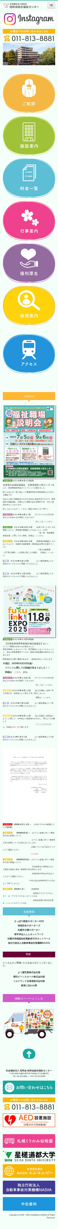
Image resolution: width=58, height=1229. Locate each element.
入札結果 (34, 854)
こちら (46, 521)
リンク (20, 509)
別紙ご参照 (16, 727)
